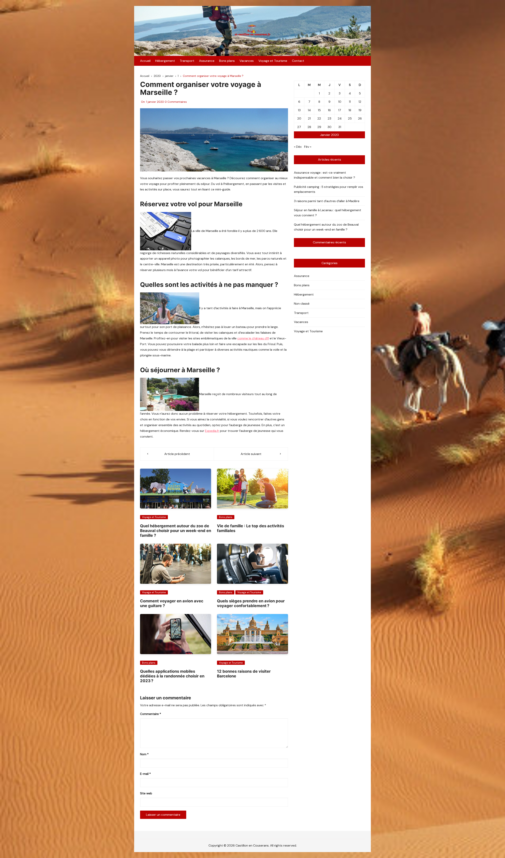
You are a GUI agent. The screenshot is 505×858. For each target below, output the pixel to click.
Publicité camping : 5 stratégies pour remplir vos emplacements (328, 189)
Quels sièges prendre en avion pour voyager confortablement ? (251, 603)
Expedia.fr (212, 431)
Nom (144, 754)
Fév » (307, 147)
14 (309, 110)
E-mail (145, 774)
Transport (187, 61)
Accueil (145, 61)
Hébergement (165, 61)
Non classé (302, 303)
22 (319, 118)
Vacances (246, 61)
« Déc (298, 147)
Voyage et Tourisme (272, 61)
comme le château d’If (253, 338)
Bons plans (227, 61)
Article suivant (251, 454)
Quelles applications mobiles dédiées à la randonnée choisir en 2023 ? (172, 676)
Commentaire (150, 714)
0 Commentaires (176, 102)
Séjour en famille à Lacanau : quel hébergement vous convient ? (327, 212)
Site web (146, 793)
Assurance (206, 61)
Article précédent (177, 454)
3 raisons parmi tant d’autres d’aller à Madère (326, 201)
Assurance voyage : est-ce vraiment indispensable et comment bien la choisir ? (324, 175)
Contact (298, 61)
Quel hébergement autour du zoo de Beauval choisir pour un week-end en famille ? (175, 531)
